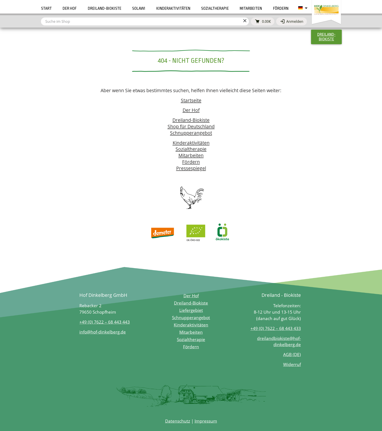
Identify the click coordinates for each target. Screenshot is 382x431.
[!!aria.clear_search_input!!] (244, 21)
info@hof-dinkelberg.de (102, 332)
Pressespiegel (191, 168)
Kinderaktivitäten (191, 143)
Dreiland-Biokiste (191, 120)
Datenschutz (177, 421)
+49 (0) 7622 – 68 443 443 (104, 322)
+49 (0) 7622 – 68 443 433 (275, 328)
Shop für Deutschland (191, 126)
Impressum (206, 421)
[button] (69, 8)
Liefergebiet (191, 310)
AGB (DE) (292, 354)
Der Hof (191, 110)
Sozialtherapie (191, 149)
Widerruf (292, 364)
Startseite (191, 100)
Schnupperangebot (191, 133)
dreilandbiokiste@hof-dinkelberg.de (279, 341)
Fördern (191, 162)
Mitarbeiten (191, 155)
